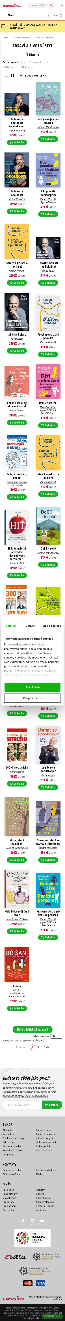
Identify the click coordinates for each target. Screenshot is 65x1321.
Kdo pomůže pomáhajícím (48, 193)
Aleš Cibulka (48, 925)
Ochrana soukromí (46, 1142)
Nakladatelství (10, 1193)
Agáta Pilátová (48, 202)
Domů (5, 37)
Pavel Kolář (48, 270)
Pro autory (8, 1202)
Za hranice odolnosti (17, 193)
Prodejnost (35, 62)
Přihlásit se (52, 1105)
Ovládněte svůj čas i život (17, 913)
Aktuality (7, 1130)
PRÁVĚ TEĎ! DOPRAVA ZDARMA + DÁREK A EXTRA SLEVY (33, 26)
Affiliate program (45, 1138)
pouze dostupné (35, 75)
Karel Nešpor (17, 771)
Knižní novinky (43, 1130)
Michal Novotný (16, 130)
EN (61, 5)
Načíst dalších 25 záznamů (32, 1029)
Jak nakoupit (9, 1142)
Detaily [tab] (30, 625)
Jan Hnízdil (17, 485)
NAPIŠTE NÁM (54, 1316)
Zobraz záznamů (41, 1036)
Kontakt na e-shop (12, 1170)
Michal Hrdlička (48, 407)
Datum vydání (10, 62)
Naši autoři (8, 1134)
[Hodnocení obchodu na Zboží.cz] (15, 1255)
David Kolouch (48, 413)
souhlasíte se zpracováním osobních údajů (25, 1095)
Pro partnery (9, 1206)
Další (46, 1047)
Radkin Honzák (48, 199)
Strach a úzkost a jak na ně (17, 264)
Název (6, 67)
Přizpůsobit (30, 698)
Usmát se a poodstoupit (48, 769)
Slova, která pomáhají (17, 842)
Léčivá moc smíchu (17, 767)
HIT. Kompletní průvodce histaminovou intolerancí (17, 554)
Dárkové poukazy (45, 1134)
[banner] (19, 4)
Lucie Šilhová (17, 410)
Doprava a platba (12, 1146)
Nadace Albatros (45, 1202)
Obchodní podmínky (13, 1138)
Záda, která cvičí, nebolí (17, 475)
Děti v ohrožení (48, 403)
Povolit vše (33, 687)
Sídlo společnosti (12, 1174)
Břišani (17, 986)
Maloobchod (9, 1198)
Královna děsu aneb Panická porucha (48, 913)
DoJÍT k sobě (48, 548)
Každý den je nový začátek (48, 121)
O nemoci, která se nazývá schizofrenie (48, 842)
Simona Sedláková (17, 482)
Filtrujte (33, 55)
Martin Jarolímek (48, 847)
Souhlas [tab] (11, 625)
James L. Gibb (16, 563)
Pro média (8, 1210)
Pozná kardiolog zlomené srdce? (17, 404)
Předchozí (21, 1047)
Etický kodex (43, 1198)
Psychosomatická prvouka (48, 336)
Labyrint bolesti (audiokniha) (48, 264)
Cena (23, 67)
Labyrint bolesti (17, 334)
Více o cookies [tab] (51, 625)
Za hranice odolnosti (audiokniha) (17, 123)
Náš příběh (8, 1189)
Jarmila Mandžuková (48, 127)
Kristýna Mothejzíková (17, 992)
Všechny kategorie (22, 37)
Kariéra (40, 1193)
